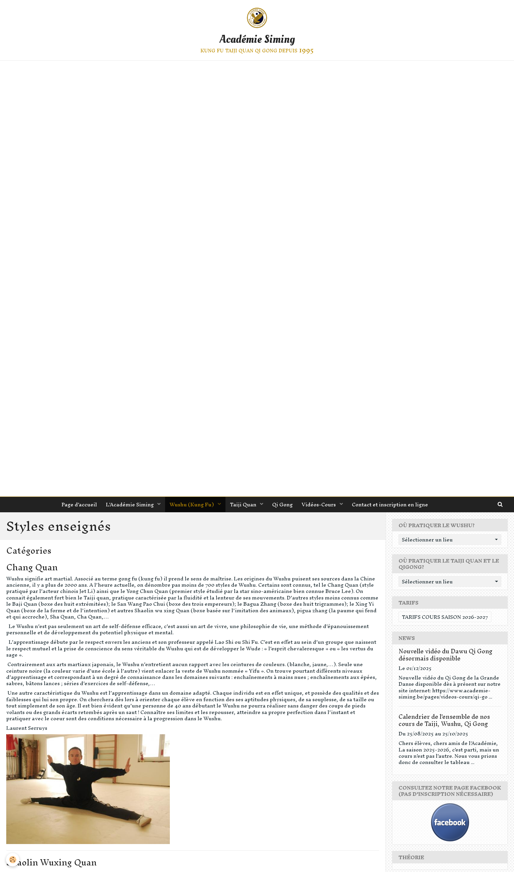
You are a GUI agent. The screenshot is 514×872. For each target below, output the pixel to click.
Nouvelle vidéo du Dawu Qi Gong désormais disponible (445, 654)
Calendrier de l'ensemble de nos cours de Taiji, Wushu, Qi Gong (444, 720)
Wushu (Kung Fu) (192, 504)
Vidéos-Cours (319, 504)
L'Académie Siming (130, 504)
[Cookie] (12, 859)
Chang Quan (32, 567)
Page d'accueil (79, 504)
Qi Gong (282, 504)
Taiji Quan (244, 504)
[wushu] (257, 279)
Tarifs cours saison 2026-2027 (445, 617)
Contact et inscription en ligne (390, 504)
